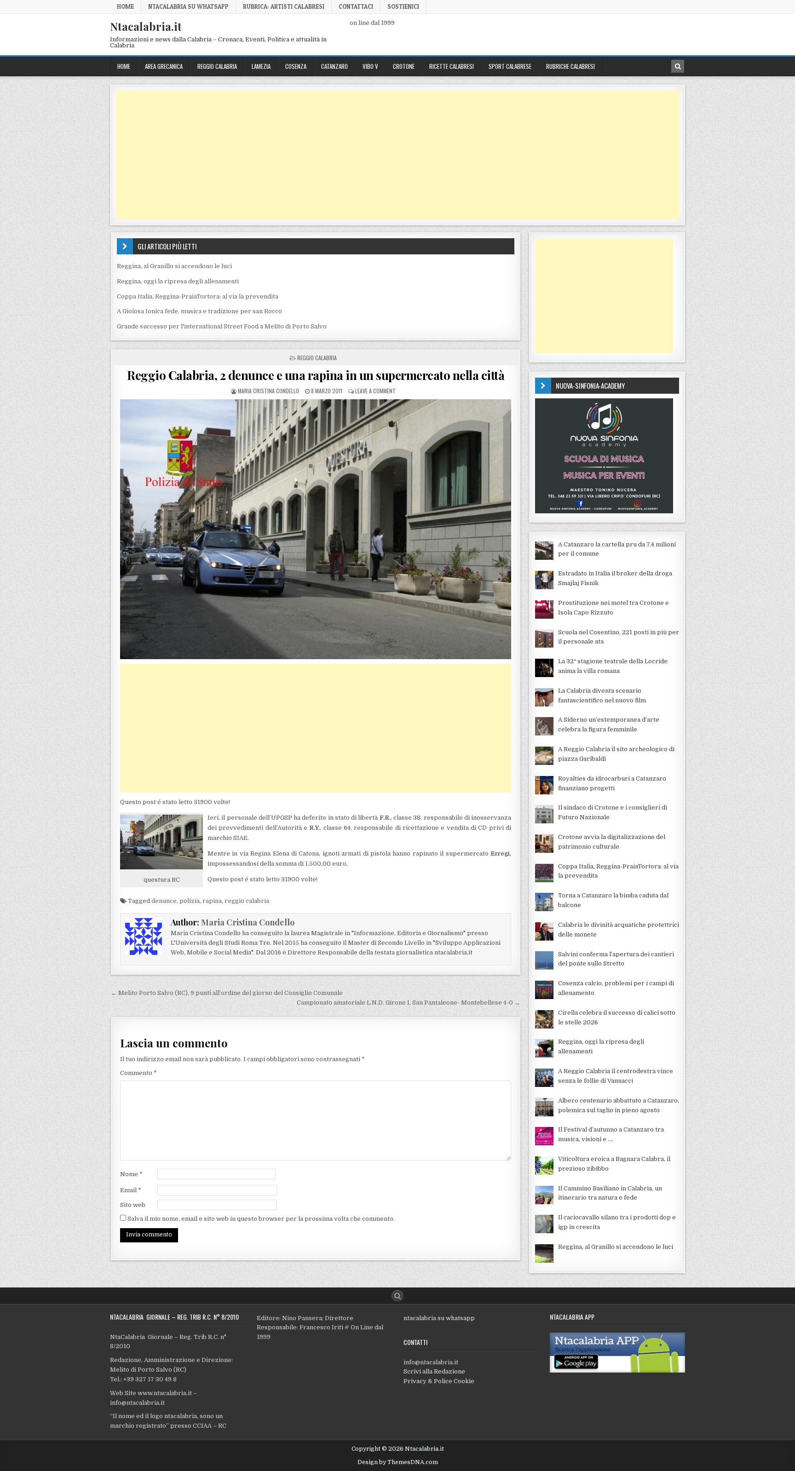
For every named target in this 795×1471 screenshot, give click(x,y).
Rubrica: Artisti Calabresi (283, 6)
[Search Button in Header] (677, 66)
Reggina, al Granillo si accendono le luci (174, 266)
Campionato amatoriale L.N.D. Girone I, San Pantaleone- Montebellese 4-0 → (408, 1002)
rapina (212, 900)
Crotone (404, 66)
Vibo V (370, 66)
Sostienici (403, 6)
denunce (164, 900)
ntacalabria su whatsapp (439, 1318)
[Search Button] (397, 1296)
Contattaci (356, 6)
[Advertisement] (392, 155)
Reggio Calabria (217, 66)
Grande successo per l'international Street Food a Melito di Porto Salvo (222, 326)
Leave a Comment (375, 391)
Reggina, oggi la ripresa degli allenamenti (178, 281)
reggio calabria (247, 900)
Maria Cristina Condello (268, 391)
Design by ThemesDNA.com (397, 1462)
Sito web (132, 1204)
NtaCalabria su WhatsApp (188, 6)
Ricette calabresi (451, 66)
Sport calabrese (510, 66)
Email (130, 1190)
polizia (189, 900)
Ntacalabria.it (146, 26)
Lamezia (261, 66)
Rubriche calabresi (570, 66)
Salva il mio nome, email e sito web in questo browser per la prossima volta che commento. (261, 1218)
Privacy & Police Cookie (438, 1381)
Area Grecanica (164, 66)
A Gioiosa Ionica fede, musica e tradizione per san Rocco (199, 311)
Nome (131, 1174)
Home (125, 6)
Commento (138, 1072)
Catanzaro (334, 66)
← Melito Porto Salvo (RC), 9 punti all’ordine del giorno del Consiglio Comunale (227, 992)
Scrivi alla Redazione (434, 1371)
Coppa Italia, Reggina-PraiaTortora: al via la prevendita (197, 296)
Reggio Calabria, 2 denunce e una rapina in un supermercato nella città (315, 375)
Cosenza (295, 66)
